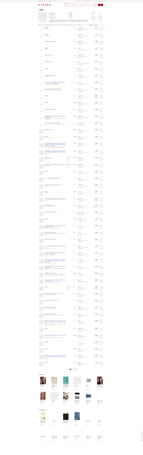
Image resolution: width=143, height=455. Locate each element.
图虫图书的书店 (80, 252)
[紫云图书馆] (81, 102)
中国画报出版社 (54, 13)
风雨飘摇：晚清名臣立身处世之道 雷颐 (51, 300)
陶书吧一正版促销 (80, 212)
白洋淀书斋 (79, 95)
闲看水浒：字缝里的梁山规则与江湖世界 (54, 437)
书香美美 (79, 136)
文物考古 (93, 19)
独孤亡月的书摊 (80, 164)
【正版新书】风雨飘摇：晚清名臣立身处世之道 (53, 184)
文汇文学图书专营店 (81, 122)
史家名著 (100, 18)
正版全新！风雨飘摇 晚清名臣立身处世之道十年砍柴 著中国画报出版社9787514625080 (55, 253)
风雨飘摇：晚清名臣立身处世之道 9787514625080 (53, 293)
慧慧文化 (79, 82)
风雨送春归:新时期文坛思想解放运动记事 (65, 386)
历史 (71, 17)
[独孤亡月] (83, 164)
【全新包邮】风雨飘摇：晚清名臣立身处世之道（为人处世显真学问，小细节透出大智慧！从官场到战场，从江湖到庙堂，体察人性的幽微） (55, 260)
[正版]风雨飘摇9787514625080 (50, 205)
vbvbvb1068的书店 (81, 27)
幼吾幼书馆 (79, 300)
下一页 (75, 369)
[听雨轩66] (82, 157)
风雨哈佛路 (42, 385)
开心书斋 (79, 171)
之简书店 (79, 48)
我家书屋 (79, 129)
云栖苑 (79, 320)
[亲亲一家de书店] (83, 198)
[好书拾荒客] (81, 150)
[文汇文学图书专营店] (84, 122)
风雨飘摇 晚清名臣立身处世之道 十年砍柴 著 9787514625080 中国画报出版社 (55, 117)
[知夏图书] (83, 41)
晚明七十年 (76, 420)
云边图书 (79, 362)
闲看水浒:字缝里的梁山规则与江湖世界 (43, 421)
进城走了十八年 (54, 420)
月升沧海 (79, 225)
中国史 (93, 14)
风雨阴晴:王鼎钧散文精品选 (88, 401)
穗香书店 (79, 293)
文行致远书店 (80, 75)
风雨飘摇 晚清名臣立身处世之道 (50, 109)
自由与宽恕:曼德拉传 (77, 437)
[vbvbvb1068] (84, 27)
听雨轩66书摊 (80, 157)
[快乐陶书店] (81, 109)
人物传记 (100, 19)
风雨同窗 (87, 385)
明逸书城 (79, 205)
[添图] (82, 259)
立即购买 (101, 27)
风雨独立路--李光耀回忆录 (42, 401)
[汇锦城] (81, 307)
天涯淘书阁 (79, 355)
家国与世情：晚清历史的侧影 (100, 437)
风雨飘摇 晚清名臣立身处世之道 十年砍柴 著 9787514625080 (55, 336)
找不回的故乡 (88, 420)
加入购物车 (101, 29)
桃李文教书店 (80, 184)
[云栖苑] (80, 320)
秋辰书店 (79, 279)
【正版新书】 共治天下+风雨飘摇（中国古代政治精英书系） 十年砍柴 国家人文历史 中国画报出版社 (55, 83)
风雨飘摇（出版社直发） (49, 55)
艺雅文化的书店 (80, 116)
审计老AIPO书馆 (80, 54)
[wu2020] (81, 300)
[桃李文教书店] (82, 184)
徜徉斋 (79, 61)
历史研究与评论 (94, 18)
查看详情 (51, 22)
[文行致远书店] (82, 75)
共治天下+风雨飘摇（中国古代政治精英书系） (53, 122)
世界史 (100, 14)
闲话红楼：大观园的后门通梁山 (65, 437)
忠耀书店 (79, 239)
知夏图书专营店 (80, 41)
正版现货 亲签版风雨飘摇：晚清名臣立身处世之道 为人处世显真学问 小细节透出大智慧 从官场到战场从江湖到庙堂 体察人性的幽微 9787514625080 (55, 144)
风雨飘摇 (46, 27)
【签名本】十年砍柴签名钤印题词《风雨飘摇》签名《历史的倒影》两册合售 (55, 165)
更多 (44, 374)
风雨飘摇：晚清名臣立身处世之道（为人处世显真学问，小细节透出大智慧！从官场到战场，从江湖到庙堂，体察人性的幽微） (55, 322)
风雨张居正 (53, 400)
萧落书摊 (79, 273)
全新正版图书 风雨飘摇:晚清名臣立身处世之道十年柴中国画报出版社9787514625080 (55, 226)
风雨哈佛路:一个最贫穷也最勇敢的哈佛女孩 (100, 386)
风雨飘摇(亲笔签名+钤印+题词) (50, 273)
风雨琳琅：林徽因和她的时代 (54, 386)
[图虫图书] (83, 252)
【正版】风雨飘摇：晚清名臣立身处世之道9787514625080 (55, 198)
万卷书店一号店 (80, 143)
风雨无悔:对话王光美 (65, 401)
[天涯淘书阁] (81, 355)
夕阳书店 (79, 313)
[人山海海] (83, 34)
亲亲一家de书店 (80, 198)
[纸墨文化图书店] (83, 328)
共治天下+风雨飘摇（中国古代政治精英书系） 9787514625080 (55, 246)
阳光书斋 (79, 335)
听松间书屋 (79, 218)
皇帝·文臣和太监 (42, 436)
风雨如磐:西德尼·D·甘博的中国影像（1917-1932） (77, 401)
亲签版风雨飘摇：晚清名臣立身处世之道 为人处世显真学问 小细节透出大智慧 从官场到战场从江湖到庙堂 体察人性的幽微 (55, 152)
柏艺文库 (79, 178)
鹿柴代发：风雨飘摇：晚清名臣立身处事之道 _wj (53, 88)
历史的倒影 (99, 420)
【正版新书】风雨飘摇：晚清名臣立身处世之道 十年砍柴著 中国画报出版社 (55, 267)
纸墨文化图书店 (80, 328)
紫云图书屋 (79, 102)
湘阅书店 (79, 266)
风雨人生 (76, 385)
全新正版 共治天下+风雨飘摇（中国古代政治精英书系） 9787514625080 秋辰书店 (55, 280)
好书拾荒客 (79, 150)
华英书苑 (79, 348)
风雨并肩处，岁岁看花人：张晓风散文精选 (100, 401)
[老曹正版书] (81, 88)
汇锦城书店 (79, 307)
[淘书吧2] (83, 212)
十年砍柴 (52, 12)
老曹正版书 (79, 88)
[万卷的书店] (83, 143)
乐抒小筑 (79, 341)
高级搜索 (104, 5)
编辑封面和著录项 (42, 21)
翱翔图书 (79, 246)
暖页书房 (79, 68)
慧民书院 (79, 191)
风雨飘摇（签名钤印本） (49, 61)
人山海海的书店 (80, 34)
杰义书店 (79, 232)
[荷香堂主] (81, 95)
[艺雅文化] (83, 116)
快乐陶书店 (79, 109)
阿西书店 (79, 286)
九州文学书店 (80, 259)
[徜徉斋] (80, 61)
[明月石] (81, 218)
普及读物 (100, 16)
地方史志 (93, 16)
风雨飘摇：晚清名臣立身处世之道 (50, 41)
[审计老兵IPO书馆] (83, 54)
